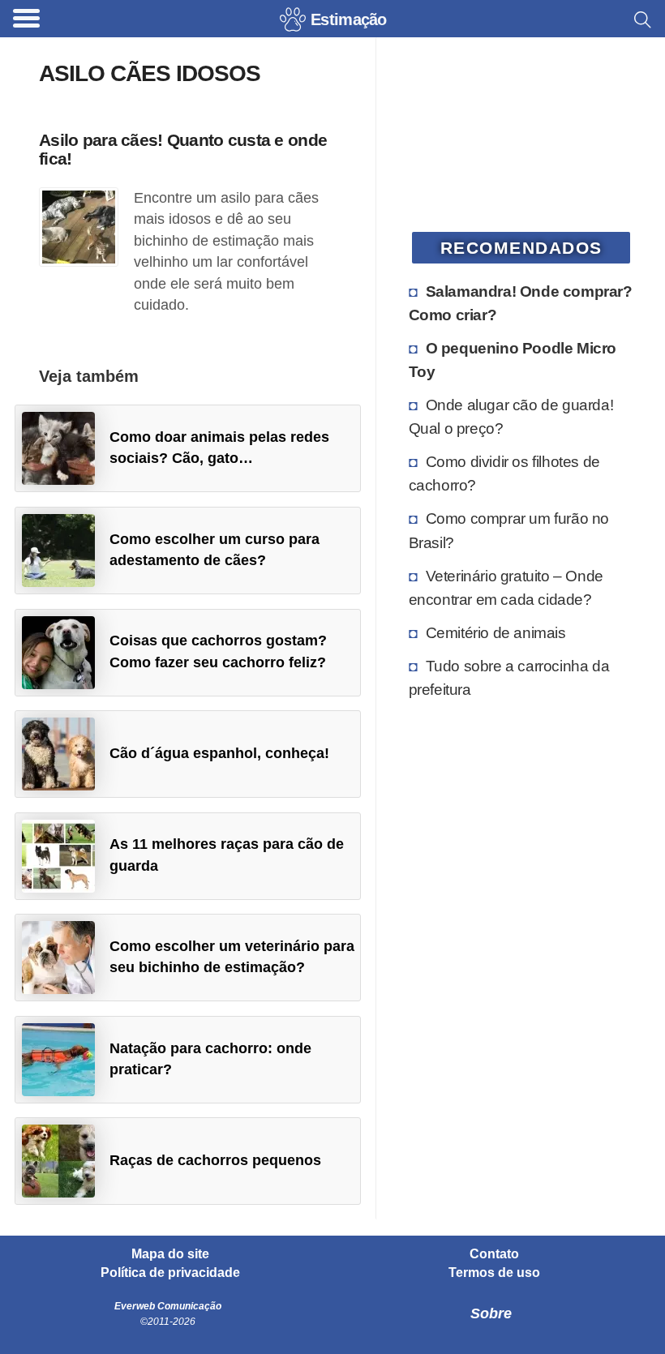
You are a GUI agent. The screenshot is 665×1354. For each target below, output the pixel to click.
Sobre (491, 1313)
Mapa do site (170, 1254)
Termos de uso (494, 1272)
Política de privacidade (170, 1272)
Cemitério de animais (496, 632)
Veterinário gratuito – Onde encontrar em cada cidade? (506, 587)
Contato (494, 1254)
